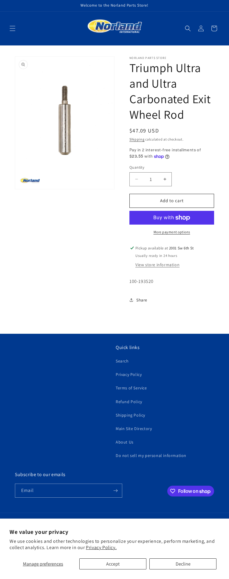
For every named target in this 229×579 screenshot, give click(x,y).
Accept (113, 564)
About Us (125, 442)
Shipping (137, 139)
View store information (157, 264)
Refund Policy (129, 401)
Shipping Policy (130, 415)
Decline (183, 564)
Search (122, 361)
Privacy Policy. (101, 547)
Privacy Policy (129, 374)
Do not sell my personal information (151, 455)
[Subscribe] (115, 491)
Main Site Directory (134, 428)
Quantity (136, 167)
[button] (12, 28)
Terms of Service (131, 388)
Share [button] (141, 300)
